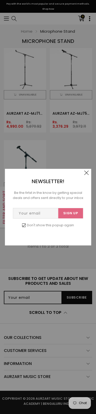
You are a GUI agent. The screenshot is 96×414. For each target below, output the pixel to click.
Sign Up (70, 213)
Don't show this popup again (50, 225)
